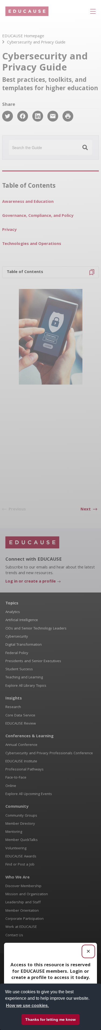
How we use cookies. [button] (27, 1005)
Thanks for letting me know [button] (50, 1019)
